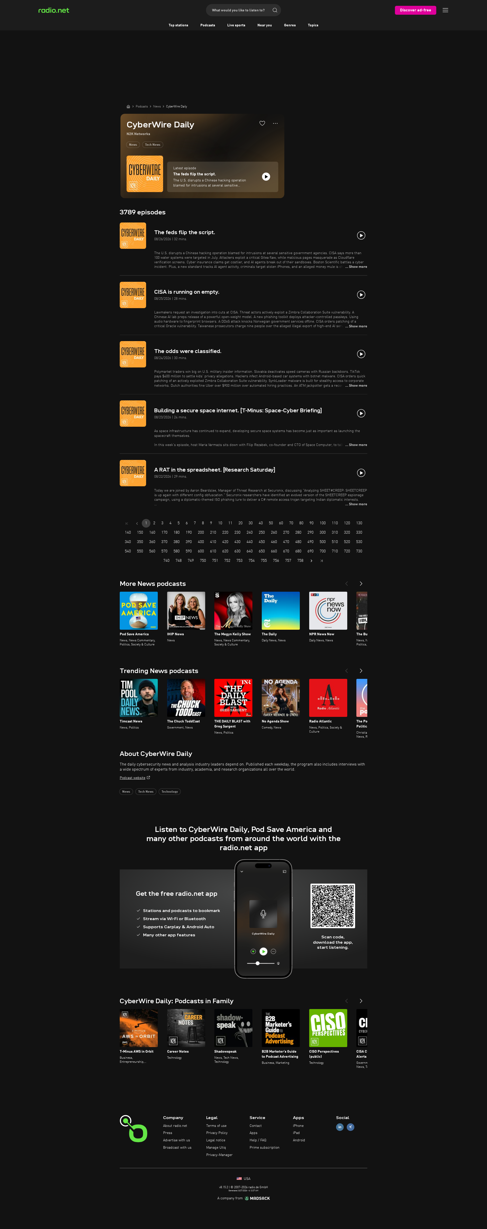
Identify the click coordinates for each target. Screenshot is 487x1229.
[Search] (275, 10)
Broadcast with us (177, 1147)
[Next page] (311, 561)
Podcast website (132, 778)
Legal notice (215, 1140)
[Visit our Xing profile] (351, 1127)
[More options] (275, 123)
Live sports (236, 25)
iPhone (298, 1126)
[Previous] (346, 581)
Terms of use (216, 1126)
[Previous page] (137, 523)
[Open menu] (445, 10)
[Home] (128, 106)
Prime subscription (265, 1147)
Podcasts (207, 25)
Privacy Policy (217, 1133)
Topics (313, 25)
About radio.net (175, 1126)
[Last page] (322, 561)
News (133, 144)
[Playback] (266, 177)
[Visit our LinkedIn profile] (340, 1127)
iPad (296, 1133)
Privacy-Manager (219, 1155)
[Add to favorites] (262, 123)
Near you (264, 25)
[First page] (127, 523)
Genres (290, 25)
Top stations (178, 25)
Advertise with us (176, 1140)
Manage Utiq (216, 1147)
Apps (253, 1133)
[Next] (361, 581)
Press (167, 1133)
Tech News (152, 144)
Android (299, 1140)
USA (246, 1179)
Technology (170, 791)
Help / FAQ (258, 1140)
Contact (256, 1126)
